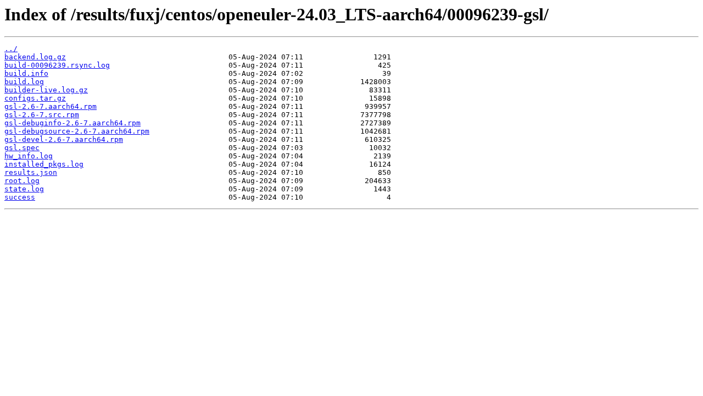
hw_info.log (28, 156)
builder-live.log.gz (46, 90)
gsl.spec (22, 148)
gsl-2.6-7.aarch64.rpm (50, 106)
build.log (24, 82)
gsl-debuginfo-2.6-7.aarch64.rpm (72, 123)
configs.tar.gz (35, 98)
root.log (22, 181)
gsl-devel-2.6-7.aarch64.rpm (63, 139)
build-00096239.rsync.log (57, 65)
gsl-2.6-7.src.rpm (41, 115)
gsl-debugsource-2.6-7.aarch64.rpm (76, 131)
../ (11, 49)
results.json (30, 172)
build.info (26, 73)
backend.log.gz (35, 57)
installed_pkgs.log (43, 164)
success (19, 197)
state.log (24, 189)
